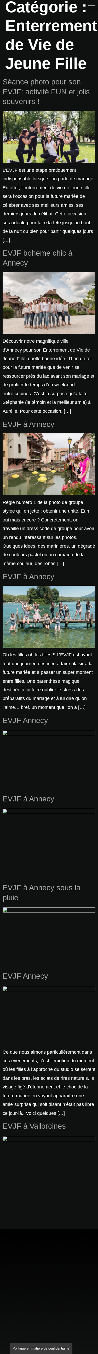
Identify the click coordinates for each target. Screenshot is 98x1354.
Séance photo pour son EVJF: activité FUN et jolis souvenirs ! (46, 92)
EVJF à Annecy (28, 424)
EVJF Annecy (25, 720)
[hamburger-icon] (92, 7)
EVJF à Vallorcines (34, 1126)
